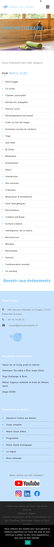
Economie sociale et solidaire (20, 129)
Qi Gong (9, 149)
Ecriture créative (13, 223)
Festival (9, 257)
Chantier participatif (15, 95)
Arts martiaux (12, 183)
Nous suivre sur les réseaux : (27, 475)
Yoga (7, 136)
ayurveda (10, 142)
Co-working (11, 271)
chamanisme (11, 176)
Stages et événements (14, 38)
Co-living (10, 88)
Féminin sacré (12, 108)
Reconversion (12, 237)
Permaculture (12, 210)
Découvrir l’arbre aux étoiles (21, 418)
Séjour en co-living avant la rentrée (21, 364)
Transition (10, 190)
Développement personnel (19, 115)
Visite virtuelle (14, 424)
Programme (12, 438)
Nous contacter (14, 458)
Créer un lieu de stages (17, 122)
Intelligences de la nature (18, 230)
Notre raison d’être (16, 431)
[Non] (50, 535)
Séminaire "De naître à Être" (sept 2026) (23, 370)
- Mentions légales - (27, 513)
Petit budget (11, 81)
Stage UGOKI (9, 391)
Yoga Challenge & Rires (14, 376)
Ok (27, 542)
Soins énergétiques (15, 203)
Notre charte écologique (19, 445)
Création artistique (15, 217)
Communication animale (17, 264)
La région (11, 451)
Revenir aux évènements (27, 280)
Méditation (10, 156)
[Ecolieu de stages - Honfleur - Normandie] (18, 7)
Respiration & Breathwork (18, 196)
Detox (8, 169)
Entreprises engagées (16, 102)
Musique (9, 244)
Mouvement (11, 250)
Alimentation (11, 163)
